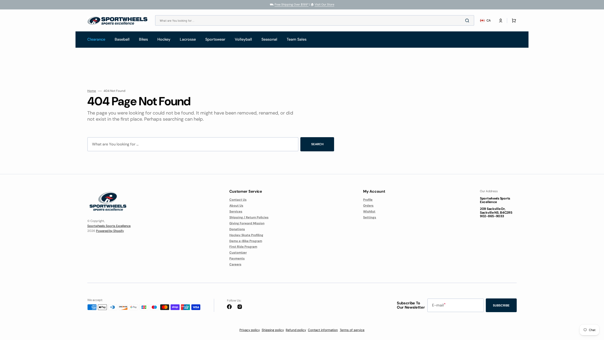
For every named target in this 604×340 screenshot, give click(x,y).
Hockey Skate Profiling (246, 235)
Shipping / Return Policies (248, 217)
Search (317, 144)
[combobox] (314, 20)
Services (235, 211)
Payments (237, 258)
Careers (235, 264)
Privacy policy (249, 330)
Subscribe (501, 305)
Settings (369, 217)
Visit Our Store (324, 4)
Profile (368, 200)
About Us (236, 206)
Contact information (323, 330)
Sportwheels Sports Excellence (108, 226)
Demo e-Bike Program (245, 241)
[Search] (468, 20)
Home (91, 91)
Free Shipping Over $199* (292, 4)
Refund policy (296, 330)
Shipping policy (273, 330)
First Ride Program (243, 247)
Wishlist (369, 211)
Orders (368, 206)
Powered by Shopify (110, 231)
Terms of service (352, 330)
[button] (500, 20)
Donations (237, 229)
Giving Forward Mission (246, 223)
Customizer (238, 253)
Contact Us (238, 200)
